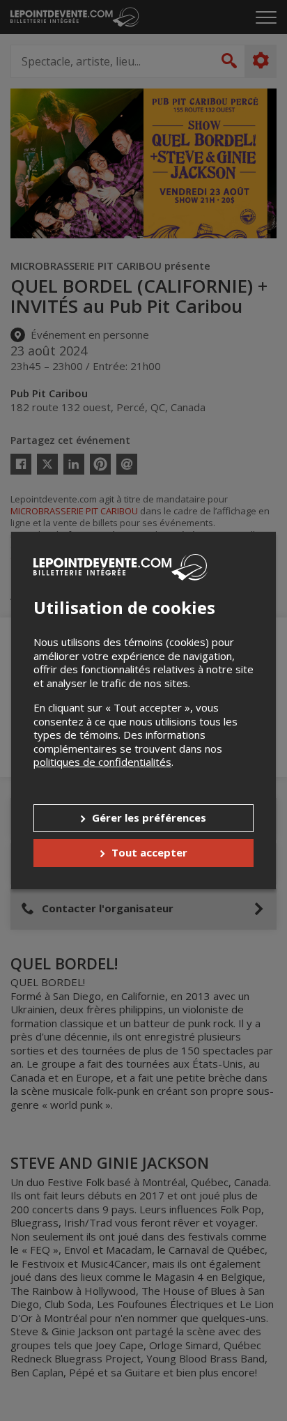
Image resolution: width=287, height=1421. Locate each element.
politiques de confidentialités (102, 762)
